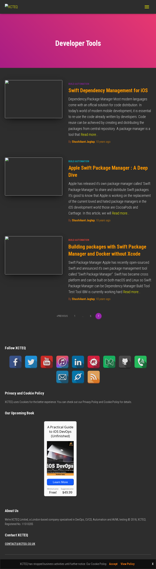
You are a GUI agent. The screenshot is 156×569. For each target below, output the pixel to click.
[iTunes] (62, 362)
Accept (113, 564)
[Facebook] (15, 362)
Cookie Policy (111, 402)
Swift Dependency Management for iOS (108, 90)
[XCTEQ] (13, 7)
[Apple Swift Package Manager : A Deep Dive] (33, 177)
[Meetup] (93, 362)
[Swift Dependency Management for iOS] (33, 99)
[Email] (62, 377)
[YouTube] (46, 362)
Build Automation (78, 84)
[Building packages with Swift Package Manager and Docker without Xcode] (33, 255)
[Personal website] (78, 377)
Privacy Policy (90, 402)
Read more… (89, 134)
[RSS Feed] (93, 377)
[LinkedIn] (78, 362)
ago (103, 141)
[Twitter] (31, 362)
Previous (63, 316)
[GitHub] (124, 362)
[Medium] (109, 362)
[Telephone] (140, 362)
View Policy (127, 564)
